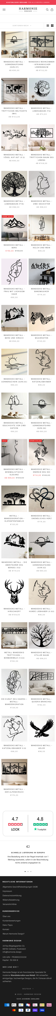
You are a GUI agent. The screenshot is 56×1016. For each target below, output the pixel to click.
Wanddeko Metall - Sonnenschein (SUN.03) (14, 380)
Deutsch (26, 989)
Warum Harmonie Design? (13, 934)
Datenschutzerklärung (12, 895)
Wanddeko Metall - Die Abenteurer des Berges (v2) (14, 565)
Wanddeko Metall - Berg (14, 246)
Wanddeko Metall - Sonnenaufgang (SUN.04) (41, 425)
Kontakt (6, 929)
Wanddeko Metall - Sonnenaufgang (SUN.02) (41, 565)
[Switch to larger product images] (48, 25)
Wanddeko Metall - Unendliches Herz (41, 517)
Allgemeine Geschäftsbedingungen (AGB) (20, 887)
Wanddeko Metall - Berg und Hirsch (14, 336)
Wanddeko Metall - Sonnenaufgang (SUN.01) (14, 64)
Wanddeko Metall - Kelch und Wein (41, 246)
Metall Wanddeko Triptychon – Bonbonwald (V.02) (14, 655)
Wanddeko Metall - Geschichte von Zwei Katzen (14, 425)
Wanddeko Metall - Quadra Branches (41, 700)
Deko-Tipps (8, 925)
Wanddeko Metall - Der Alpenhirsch (14, 790)
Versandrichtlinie (10, 904)
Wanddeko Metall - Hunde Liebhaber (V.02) (41, 610)
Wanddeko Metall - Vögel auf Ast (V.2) (14, 156)
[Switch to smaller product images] (52, 25)
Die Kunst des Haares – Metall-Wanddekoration (14, 701)
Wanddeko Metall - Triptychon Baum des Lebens (42, 157)
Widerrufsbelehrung (11, 900)
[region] (28, 856)
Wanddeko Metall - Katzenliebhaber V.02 (14, 746)
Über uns (6, 916)
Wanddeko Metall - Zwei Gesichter (41, 202)
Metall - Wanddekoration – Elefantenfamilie (14, 518)
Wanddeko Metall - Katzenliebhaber (41, 380)
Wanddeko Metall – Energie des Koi (41, 470)
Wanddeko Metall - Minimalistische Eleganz (14, 472)
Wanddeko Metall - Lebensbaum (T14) (14, 202)
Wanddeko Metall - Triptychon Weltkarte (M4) (14, 111)
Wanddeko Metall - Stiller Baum (41, 653)
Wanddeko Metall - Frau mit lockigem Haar (14, 291)
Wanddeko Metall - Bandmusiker (41, 290)
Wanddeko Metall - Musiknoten (41, 336)
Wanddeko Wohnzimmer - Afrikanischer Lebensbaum (42, 64)
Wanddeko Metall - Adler (41, 746)
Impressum (7, 891)
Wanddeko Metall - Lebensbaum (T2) (41, 109)
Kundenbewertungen (11, 921)
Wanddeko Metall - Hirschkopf (14, 610)
